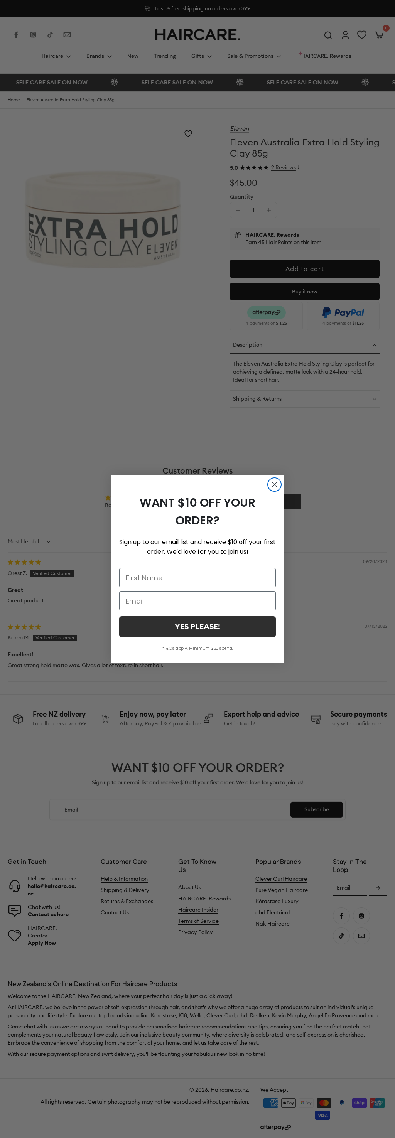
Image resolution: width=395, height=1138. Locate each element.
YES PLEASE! (197, 626)
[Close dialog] (274, 484)
